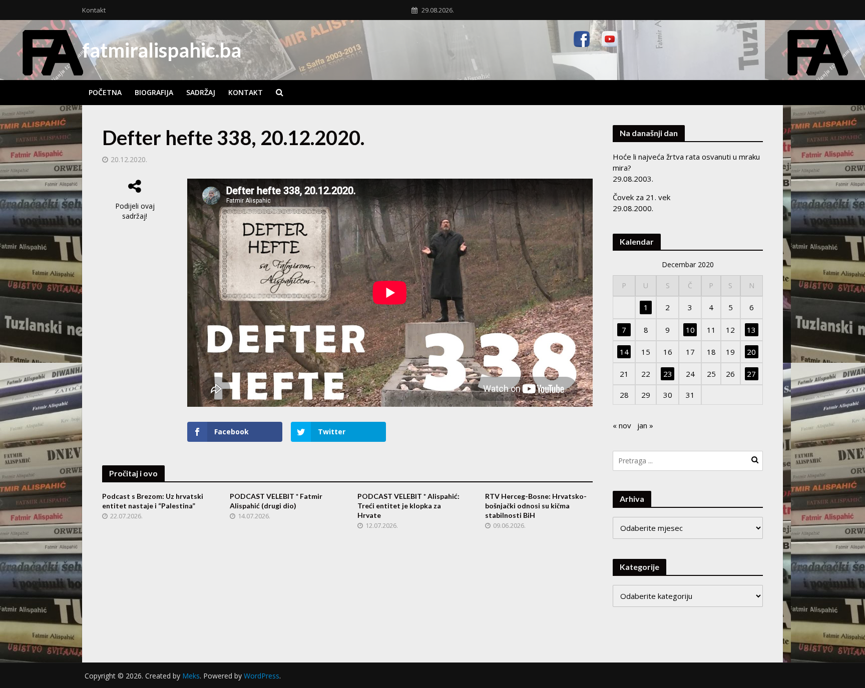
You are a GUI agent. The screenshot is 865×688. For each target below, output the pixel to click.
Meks (191, 675)
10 (690, 330)
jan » (645, 425)
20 (751, 352)
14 (624, 352)
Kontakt (94, 10)
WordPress (261, 675)
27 (751, 374)
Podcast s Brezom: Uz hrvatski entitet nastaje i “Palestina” (152, 501)
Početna (105, 92)
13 (751, 330)
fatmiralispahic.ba (161, 50)
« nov (622, 425)
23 (667, 374)
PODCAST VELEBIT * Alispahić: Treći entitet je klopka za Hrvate (408, 505)
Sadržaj (200, 92)
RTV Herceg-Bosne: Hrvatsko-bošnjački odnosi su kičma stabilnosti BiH (536, 505)
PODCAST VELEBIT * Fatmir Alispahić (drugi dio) (276, 501)
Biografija (154, 92)
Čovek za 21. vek (641, 197)
